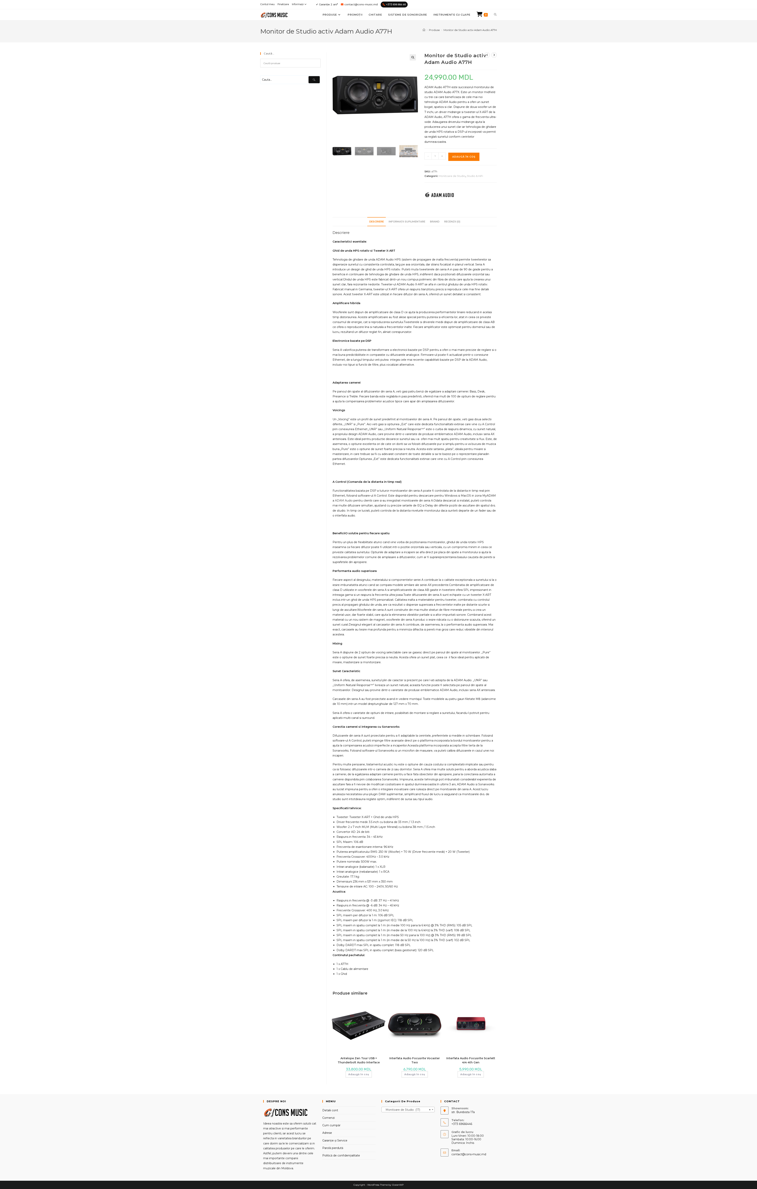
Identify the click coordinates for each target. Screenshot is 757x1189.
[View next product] (494, 55)
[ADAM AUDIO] (439, 194)
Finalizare (283, 4)
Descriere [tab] (376, 221)
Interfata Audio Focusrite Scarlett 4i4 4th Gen (470, 1060)
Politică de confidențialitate (341, 1155)
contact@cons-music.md (361, 4)
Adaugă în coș (463, 156)
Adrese (327, 1133)
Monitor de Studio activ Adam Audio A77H (470, 30)
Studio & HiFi (475, 175)
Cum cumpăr (331, 1125)
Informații (298, 4)
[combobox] (408, 1109)
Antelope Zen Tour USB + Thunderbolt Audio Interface (359, 1060)
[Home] (424, 30)
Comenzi (328, 1118)
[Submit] (314, 79)
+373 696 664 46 (396, 4)
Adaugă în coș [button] (358, 1074)
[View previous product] (487, 55)
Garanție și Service (334, 1140)
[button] (413, 57)
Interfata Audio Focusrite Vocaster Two (414, 1060)
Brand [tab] (434, 221)
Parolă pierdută (332, 1148)
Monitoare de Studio (452, 175)
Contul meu (267, 4)
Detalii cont (330, 1110)
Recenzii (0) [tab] (452, 221)
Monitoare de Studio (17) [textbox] (407, 1109)
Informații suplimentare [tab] (407, 221)
